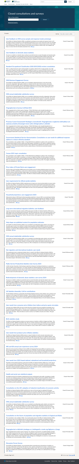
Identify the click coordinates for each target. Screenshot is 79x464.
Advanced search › (13, 22)
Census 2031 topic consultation (16, 153)
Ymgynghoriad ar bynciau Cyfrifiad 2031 (19, 108)
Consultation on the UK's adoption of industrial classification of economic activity (32, 388)
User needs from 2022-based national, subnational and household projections (31, 360)
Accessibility (47, 461)
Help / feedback (71, 461)
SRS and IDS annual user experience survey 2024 (22, 346)
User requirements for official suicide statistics (21, 181)
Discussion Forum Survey (14, 443)
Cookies (60, 461)
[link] (65, 455)
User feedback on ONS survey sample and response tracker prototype (28, 39)
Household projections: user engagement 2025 (21, 195)
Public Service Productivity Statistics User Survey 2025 (23, 264)
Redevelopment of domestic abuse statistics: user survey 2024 (26, 277)
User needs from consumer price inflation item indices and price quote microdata (32, 305)
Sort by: (57, 33)
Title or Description (13, 17)
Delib (15, 461)
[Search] (65, 1)
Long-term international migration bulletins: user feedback (25, 208)
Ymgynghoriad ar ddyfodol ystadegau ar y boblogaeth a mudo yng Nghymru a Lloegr (33, 429)
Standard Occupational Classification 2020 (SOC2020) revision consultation (30, 66)
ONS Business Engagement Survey (17, 80)
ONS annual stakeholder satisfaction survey (20, 94)
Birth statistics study (12, 319)
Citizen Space (9, 461)
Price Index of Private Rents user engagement (20, 167)
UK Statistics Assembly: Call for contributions (20, 291)
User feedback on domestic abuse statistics (20, 53)
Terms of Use (54, 461)
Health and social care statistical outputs (19, 374)
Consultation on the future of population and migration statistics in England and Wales (34, 415)
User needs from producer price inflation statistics (22, 333)
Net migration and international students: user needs (23, 250)
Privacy (64, 461)
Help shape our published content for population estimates (25, 222)
